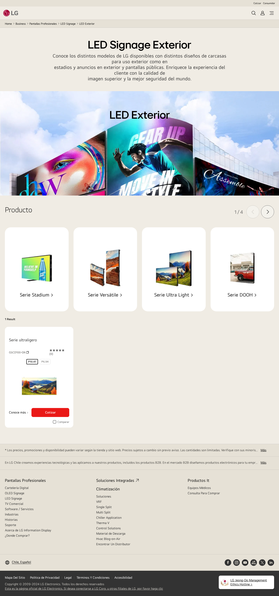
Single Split (104, 507)
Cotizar (257, 3)
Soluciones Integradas (115, 480)
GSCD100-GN (19, 352)
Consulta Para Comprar (204, 493)
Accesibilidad (123, 577)
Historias (11, 520)
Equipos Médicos (199, 488)
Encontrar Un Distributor (113, 544)
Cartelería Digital (17, 488)
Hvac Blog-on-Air (108, 539)
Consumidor (269, 3)
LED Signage (68, 23)
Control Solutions (108, 528)
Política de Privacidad (44, 577)
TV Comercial (14, 504)
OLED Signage (14, 493)
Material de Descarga (110, 533)
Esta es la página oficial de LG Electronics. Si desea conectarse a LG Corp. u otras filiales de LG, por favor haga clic (84, 589)
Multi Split (103, 512)
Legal (68, 577)
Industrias (11, 514)
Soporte (10, 525)
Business (21, 23)
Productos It (198, 480)
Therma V (102, 523)
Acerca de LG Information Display (28, 530)
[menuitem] (32, 361)
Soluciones (103, 496)
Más (263, 450)
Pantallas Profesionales (43, 23)
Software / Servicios (19, 509)
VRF (99, 502)
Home (8, 23)
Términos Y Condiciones (93, 577)
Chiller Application (109, 518)
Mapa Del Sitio (15, 577)
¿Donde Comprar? (17, 535)
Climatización (108, 489)
